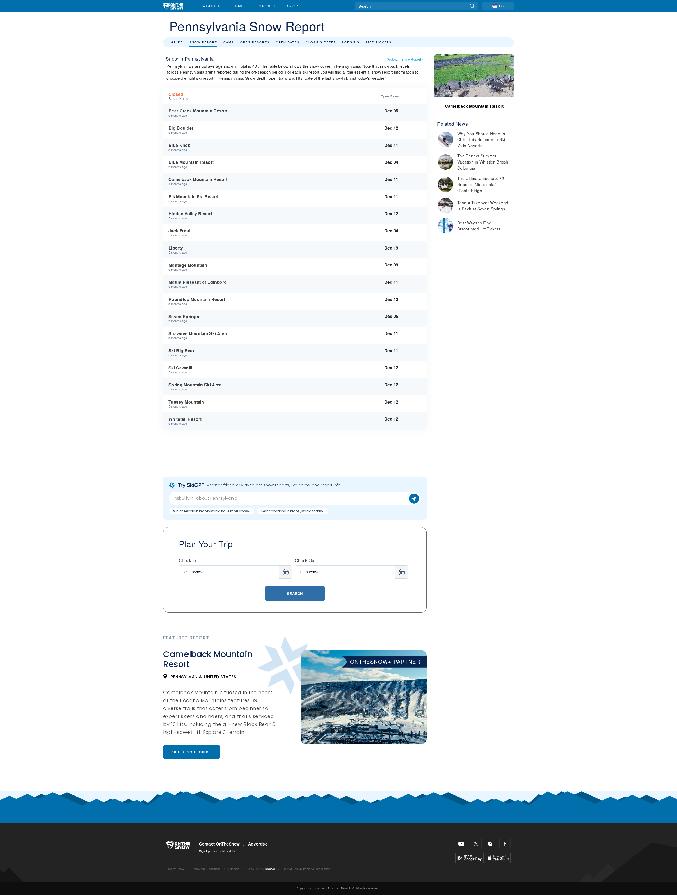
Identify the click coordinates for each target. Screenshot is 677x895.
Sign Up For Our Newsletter (218, 851)
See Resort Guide (191, 751)
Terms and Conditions (206, 869)
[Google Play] (469, 857)
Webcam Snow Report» (405, 59)
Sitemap (233, 869)
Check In (187, 560)
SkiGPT (293, 5)
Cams (228, 42)
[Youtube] (461, 843)
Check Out (305, 560)
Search (295, 593)
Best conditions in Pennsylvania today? (292, 511)
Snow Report (203, 42)
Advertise (258, 844)
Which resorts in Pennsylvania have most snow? (211, 511)
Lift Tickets (378, 42)
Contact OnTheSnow (219, 844)
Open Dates (287, 42)
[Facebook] (505, 843)
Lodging (351, 42)
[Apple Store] (498, 857)
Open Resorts (254, 42)
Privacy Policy (175, 869)
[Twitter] (476, 843)
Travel (240, 5)
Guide (177, 42)
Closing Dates (321, 42)
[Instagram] (490, 843)
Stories (267, 5)
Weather (211, 5)
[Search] (472, 6)
